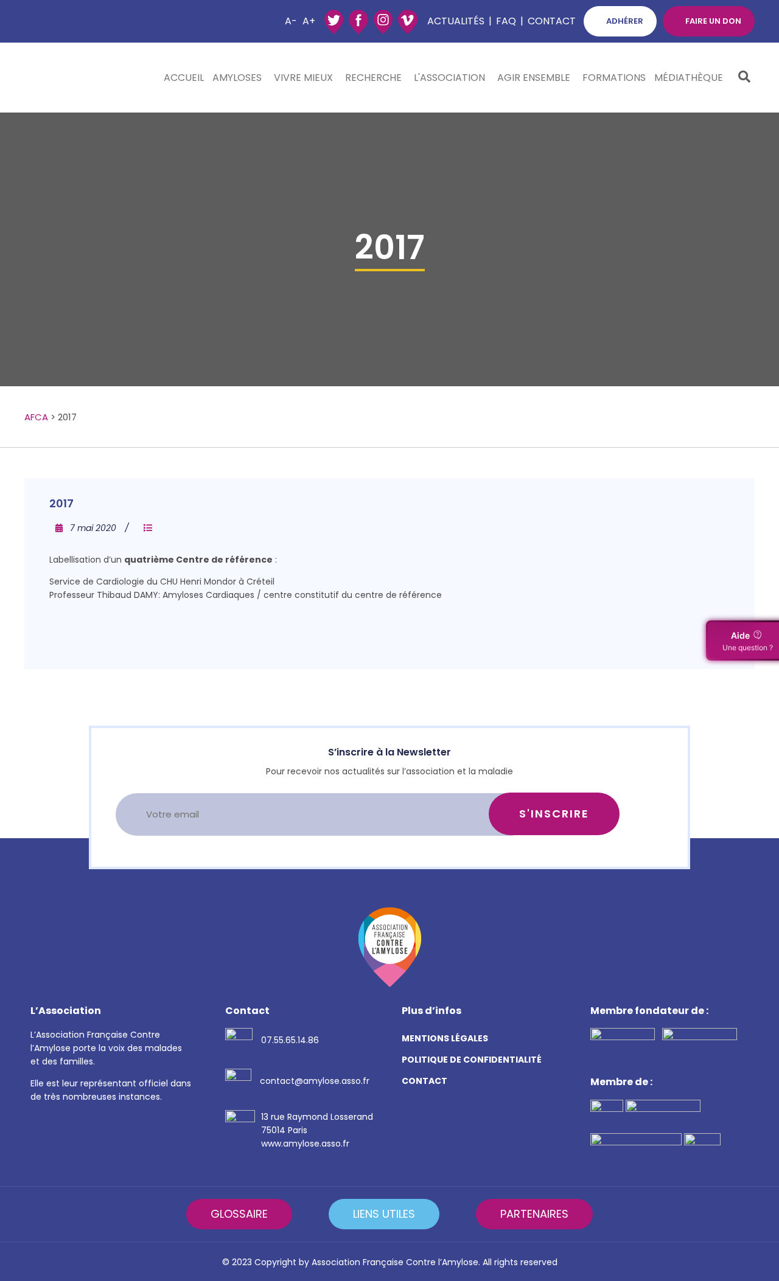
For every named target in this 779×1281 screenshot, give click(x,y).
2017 (61, 503)
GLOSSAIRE (239, 1213)
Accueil (184, 78)
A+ (308, 21)
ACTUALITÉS (455, 21)
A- (291, 21)
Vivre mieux (303, 78)
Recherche (373, 78)
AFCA (36, 417)
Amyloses (237, 78)
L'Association (449, 78)
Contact (552, 21)
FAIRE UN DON (713, 21)
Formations (614, 78)
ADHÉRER (624, 21)
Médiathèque (688, 78)
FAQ (506, 21)
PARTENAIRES (534, 1213)
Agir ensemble (533, 78)
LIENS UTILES (384, 1213)
